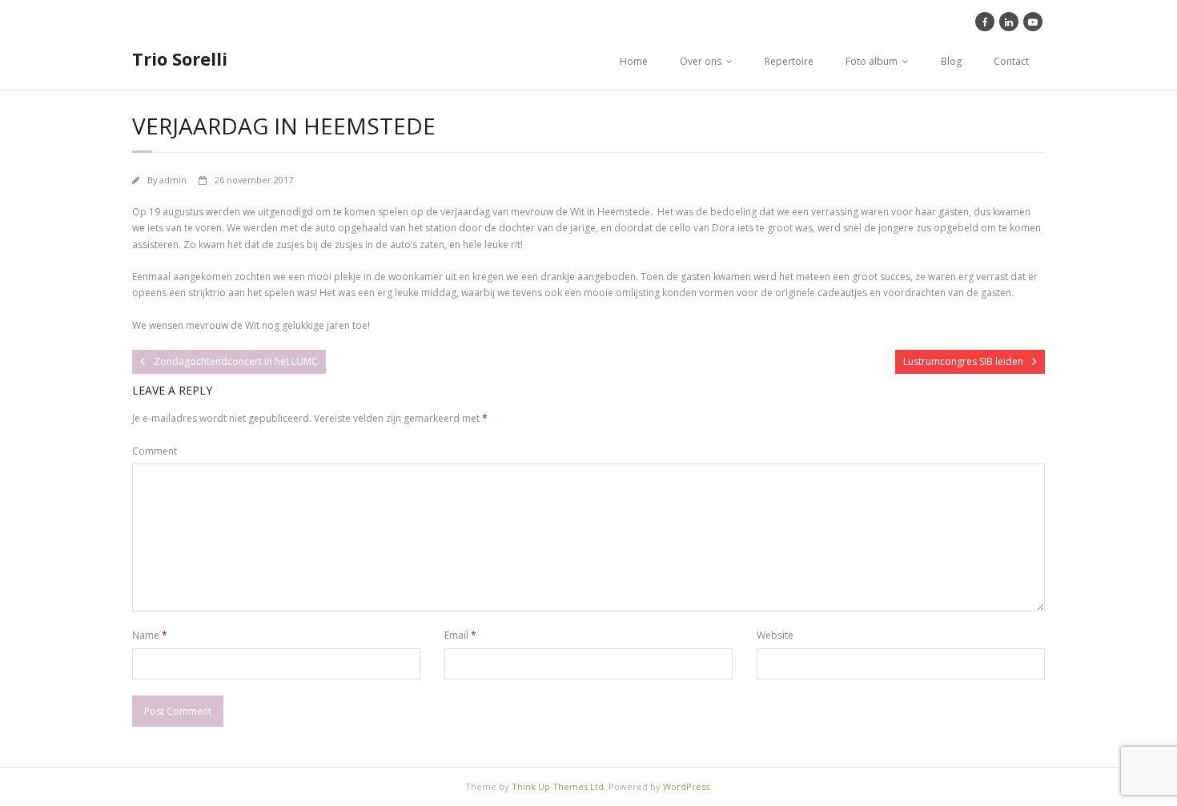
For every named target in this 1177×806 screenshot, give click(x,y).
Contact (1011, 61)
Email (460, 635)
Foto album (872, 61)
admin (173, 180)
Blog (951, 61)
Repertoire (789, 61)
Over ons (700, 61)
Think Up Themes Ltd (558, 786)
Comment (154, 451)
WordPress (686, 786)
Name (149, 635)
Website (775, 635)
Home (634, 61)
